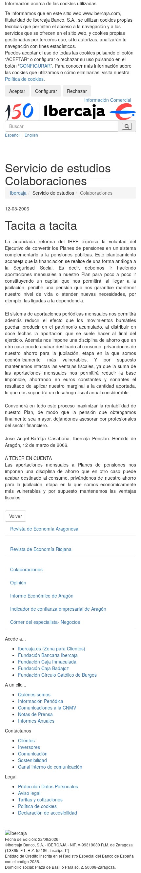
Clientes (26, 740)
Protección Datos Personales (48, 786)
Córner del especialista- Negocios (45, 622)
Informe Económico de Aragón (41, 595)
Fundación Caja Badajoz (43, 668)
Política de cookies (24, 79)
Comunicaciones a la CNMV (47, 707)
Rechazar (77, 91)
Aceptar (17, 91)
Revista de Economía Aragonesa (44, 528)
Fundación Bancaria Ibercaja (48, 655)
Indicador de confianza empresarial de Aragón (58, 608)
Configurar (46, 91)
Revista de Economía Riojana (40, 549)
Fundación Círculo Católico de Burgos (57, 674)
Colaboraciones (26, 569)
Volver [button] (15, 516)
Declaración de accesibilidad (47, 812)
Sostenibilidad (32, 760)
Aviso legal (29, 793)
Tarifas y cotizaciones (40, 799)
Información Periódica (40, 701)
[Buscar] (127, 126)
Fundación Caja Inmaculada (47, 661)
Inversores (29, 747)
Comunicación (33, 753)
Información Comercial (107, 100)
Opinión (18, 582)
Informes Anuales (36, 720)
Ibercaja (18, 192)
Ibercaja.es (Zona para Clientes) (51, 648)
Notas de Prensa (35, 714)
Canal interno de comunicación (50, 766)
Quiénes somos (34, 694)
